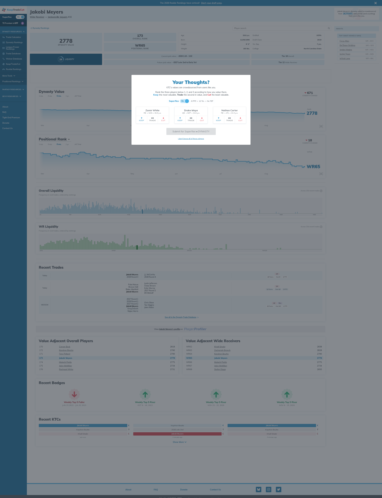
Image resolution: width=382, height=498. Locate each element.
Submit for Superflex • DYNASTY (191, 131)
